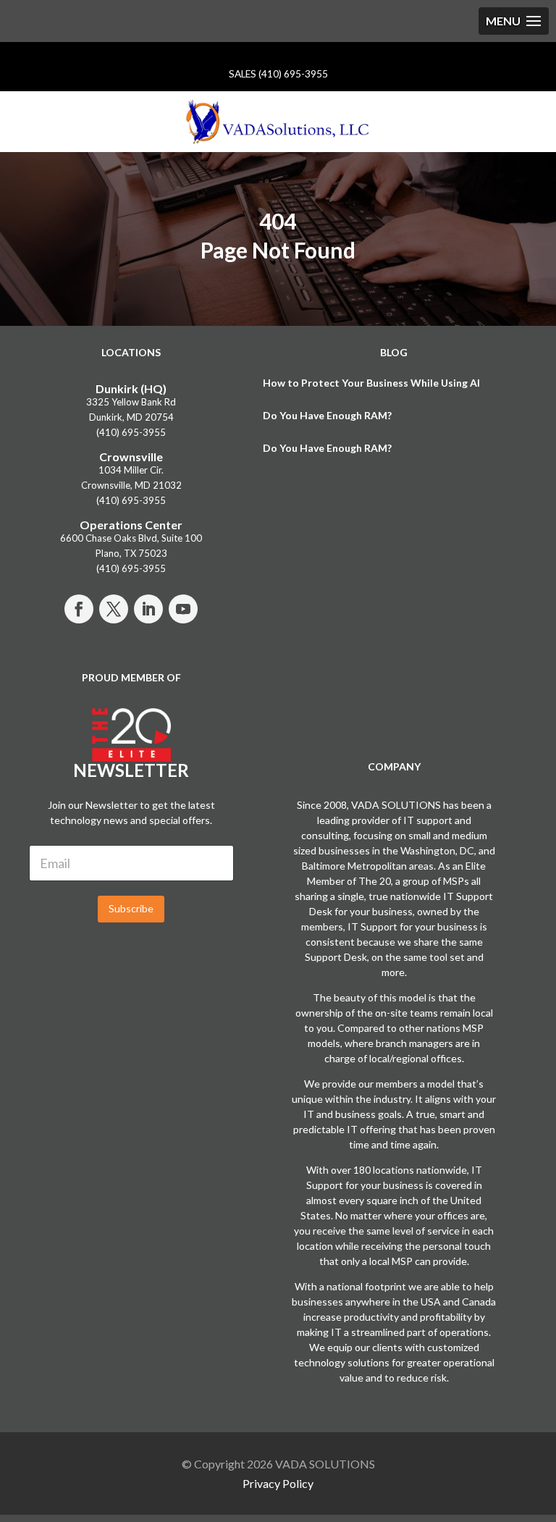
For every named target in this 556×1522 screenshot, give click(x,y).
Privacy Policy (278, 1483)
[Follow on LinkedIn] (148, 608)
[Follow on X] (113, 608)
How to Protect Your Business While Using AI (371, 383)
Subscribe (131, 908)
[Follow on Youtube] (183, 608)
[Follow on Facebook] (78, 608)
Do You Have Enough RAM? (327, 415)
